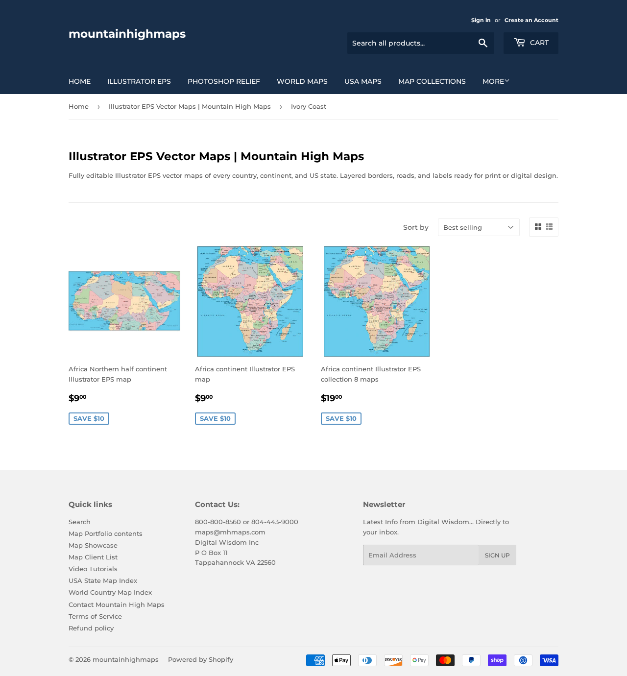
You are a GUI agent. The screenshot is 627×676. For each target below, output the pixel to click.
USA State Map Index (103, 580)
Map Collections (432, 81)
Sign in (481, 20)
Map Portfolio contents (106, 533)
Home (80, 81)
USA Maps (363, 81)
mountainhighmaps (127, 34)
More (493, 81)
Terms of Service (95, 616)
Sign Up (497, 555)
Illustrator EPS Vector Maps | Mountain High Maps (190, 106)
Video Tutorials (93, 569)
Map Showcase (93, 545)
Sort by (416, 227)
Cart (538, 42)
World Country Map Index (110, 592)
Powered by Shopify (200, 659)
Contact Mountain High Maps (117, 604)
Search (80, 522)
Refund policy (91, 628)
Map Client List (93, 557)
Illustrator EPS (139, 81)
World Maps (302, 81)
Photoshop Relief (224, 81)
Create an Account (531, 20)
